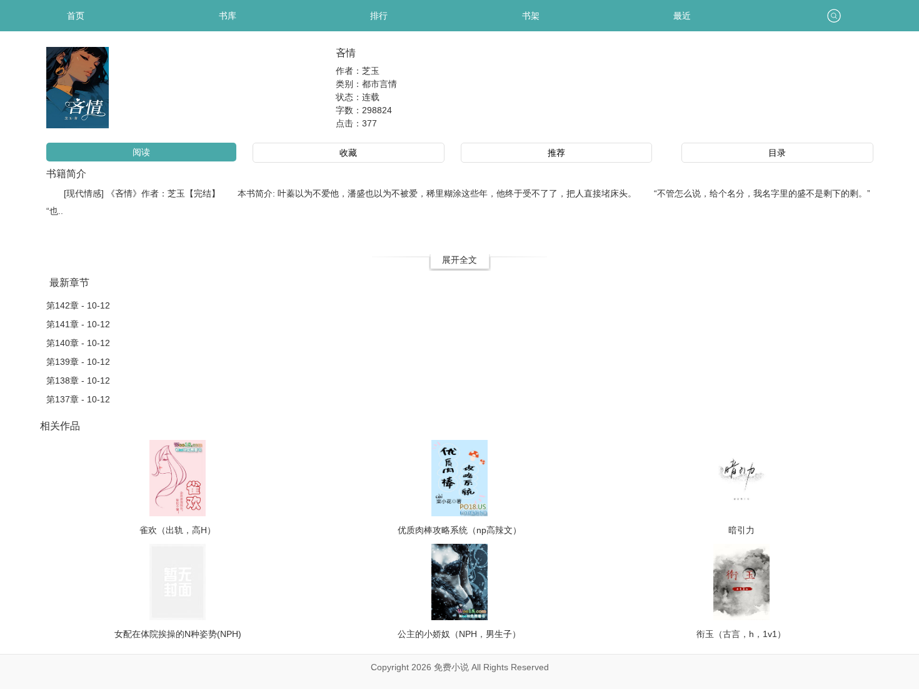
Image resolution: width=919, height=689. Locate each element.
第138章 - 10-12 (78, 380)
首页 (75, 16)
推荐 (556, 153)
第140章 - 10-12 (78, 343)
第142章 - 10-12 (78, 305)
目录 (777, 153)
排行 (379, 16)
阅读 (141, 152)
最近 (682, 16)
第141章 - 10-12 (78, 324)
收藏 (348, 153)
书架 (531, 16)
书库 (227, 16)
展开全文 (459, 260)
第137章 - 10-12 (78, 399)
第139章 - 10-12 (78, 362)
